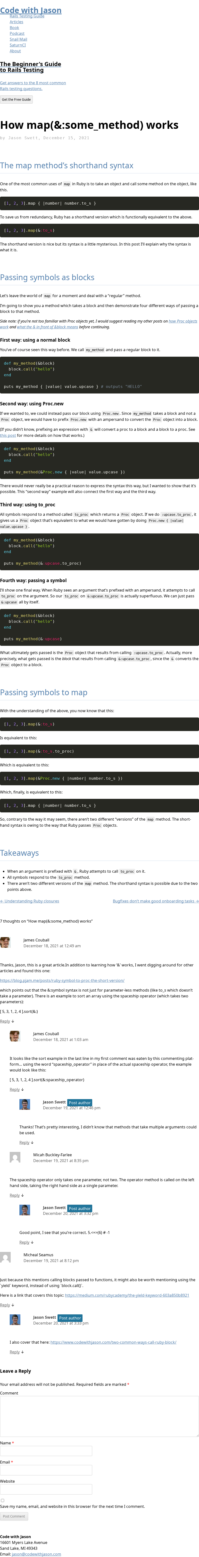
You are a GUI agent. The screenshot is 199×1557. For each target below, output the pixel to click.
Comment (9, 1393)
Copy (193, 200)
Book (14, 27)
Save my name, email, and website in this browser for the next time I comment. (72, 1506)
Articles (16, 21)
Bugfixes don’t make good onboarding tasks (156, 901)
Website (7, 1481)
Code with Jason (31, 10)
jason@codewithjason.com (36, 1554)
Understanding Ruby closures (29, 901)
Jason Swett (54, 1102)
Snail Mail (18, 39)
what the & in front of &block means (47, 327)
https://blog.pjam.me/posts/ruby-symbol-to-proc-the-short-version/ (62, 980)
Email (6, 1462)
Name (7, 1443)
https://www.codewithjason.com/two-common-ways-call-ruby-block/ (113, 1342)
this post (8, 435)
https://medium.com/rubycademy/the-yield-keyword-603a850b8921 (127, 1295)
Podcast (17, 33)
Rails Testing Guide (27, 16)
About (15, 51)
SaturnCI (18, 45)
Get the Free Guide (16, 99)
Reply (5, 1021)
